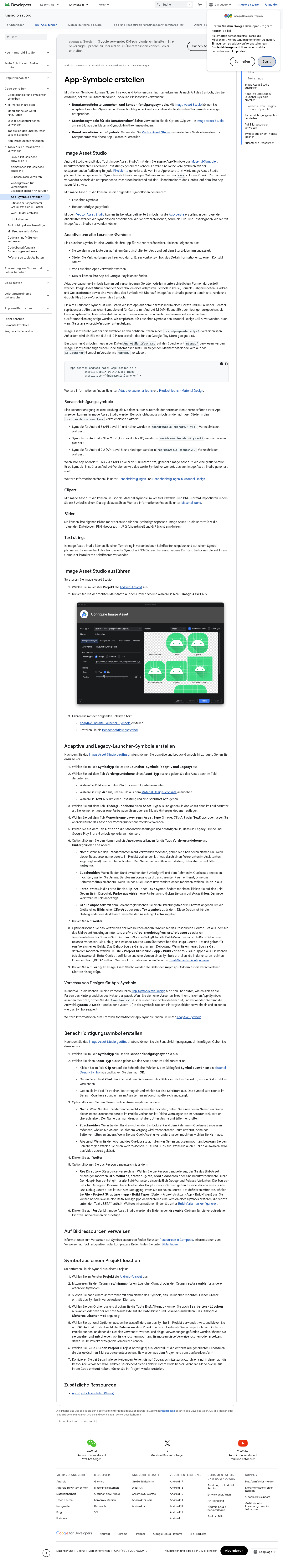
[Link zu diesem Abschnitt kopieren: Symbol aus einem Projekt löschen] (144, 1261)
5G (96, 1512)
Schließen (242, 62)
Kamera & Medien (105, 1500)
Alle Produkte (198, 1534)
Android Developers (75, 65)
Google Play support (257, 1497)
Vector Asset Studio (156, 132)
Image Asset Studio (188, 105)
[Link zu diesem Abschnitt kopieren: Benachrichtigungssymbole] (117, 402)
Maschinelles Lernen (106, 1487)
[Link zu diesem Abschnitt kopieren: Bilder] (78, 514)
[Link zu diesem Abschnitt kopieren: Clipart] (80, 490)
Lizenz (81, 1550)
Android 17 (176, 1481)
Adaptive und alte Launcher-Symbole (105, 723)
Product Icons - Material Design (181, 391)
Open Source (64, 1500)
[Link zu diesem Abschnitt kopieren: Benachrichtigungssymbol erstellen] (146, 1033)
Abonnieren (234, 1551)
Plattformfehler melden (259, 1481)
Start (267, 62)
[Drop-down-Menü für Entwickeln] (89, 4)
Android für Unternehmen (72, 1487)
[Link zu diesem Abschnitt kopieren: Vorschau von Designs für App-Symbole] (140, 983)
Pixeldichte (120, 171)
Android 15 (176, 1494)
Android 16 (176, 1487)
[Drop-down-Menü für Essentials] (59, 4)
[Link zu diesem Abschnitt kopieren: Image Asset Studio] (111, 153)
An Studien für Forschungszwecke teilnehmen (257, 1506)
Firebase (140, 1534)
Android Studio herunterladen (217, 1508)
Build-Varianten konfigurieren (189, 960)
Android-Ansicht (131, 587)
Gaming (99, 1481)
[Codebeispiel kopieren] (226, 363)
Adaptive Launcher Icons (135, 391)
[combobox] (174, 4)
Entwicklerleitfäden (219, 1494)
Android (61, 1481)
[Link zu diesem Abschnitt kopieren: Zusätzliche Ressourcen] (120, 1385)
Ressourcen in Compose (176, 1240)
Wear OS (137, 1487)
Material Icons (191, 503)
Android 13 (176, 1506)
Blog (59, 1512)
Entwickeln (76, 4)
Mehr (102, 4)
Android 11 (176, 1518)
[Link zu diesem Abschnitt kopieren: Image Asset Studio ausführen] (134, 571)
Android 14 (176, 1500)
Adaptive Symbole (189, 1017)
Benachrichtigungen (132, 479)
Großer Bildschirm (143, 1481)
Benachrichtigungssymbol (120, 730)
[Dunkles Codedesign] (221, 363)
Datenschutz (102, 1506)
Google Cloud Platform (167, 1534)
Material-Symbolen (204, 162)
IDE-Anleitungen (46, 24)
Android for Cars (142, 1500)
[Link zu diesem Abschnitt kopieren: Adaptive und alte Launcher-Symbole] (134, 235)
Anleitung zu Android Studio (221, 1487)
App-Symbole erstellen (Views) (93, 1393)
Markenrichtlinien (99, 1550)
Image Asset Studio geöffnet (109, 755)
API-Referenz (216, 1500)
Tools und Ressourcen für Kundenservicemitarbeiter (147, 24)
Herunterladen (14, 24)
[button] (23, 53)
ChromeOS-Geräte (144, 1494)
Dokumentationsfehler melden (259, 1489)
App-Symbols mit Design (148, 991)
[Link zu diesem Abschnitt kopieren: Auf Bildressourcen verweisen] (134, 1231)
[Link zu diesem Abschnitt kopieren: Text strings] (89, 538)
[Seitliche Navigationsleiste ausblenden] (46, 1553)
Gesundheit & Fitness (107, 1494)
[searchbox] (26, 37)
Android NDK (216, 1516)
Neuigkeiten (63, 1506)
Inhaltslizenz (167, 1410)
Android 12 (176, 1512)
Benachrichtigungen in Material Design (178, 479)
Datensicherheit (66, 1494)
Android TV (139, 1506)
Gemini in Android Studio (85, 24)
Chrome (122, 1534)
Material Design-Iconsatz (159, 792)
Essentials (47, 4)
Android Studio (249, 4)
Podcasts (61, 1518)
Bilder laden (170, 1244)
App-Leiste (176, 214)
